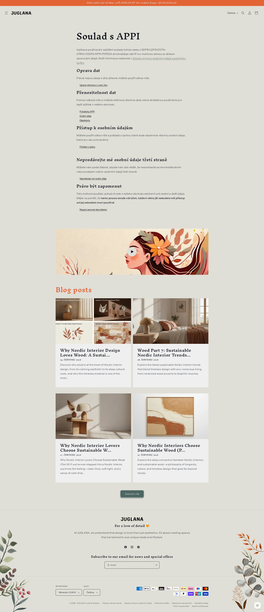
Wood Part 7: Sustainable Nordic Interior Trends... (164, 352)
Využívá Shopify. (92, 603)
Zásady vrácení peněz (112, 603)
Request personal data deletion (93, 209)
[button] (6, 13)
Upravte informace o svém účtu (93, 85)
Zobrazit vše (132, 493)
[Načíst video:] (132, 252)
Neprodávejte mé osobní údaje (93, 178)
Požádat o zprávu (87, 147)
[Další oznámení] (258, 3)
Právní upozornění (181, 606)
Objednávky (85, 120)
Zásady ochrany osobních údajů (138, 603)
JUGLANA (81, 603)
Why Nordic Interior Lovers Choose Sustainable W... (90, 448)
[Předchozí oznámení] (6, 3)
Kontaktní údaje (202, 603)
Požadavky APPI (87, 111)
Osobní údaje (85, 116)
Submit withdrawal (200, 606)
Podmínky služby (162, 603)
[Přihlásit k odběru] (156, 565)
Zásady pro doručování (182, 603)
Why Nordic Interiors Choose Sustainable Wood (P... (169, 448)
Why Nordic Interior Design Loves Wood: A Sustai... (90, 352)
